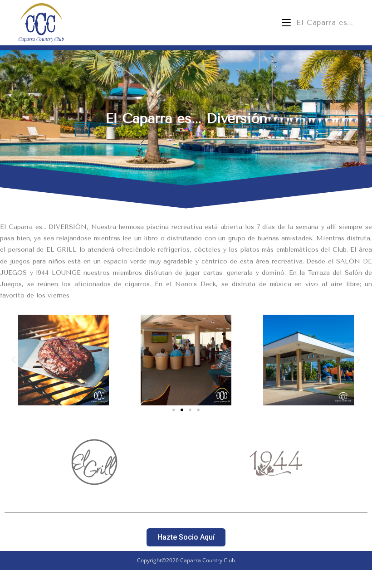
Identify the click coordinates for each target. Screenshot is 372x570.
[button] (13, 360)
